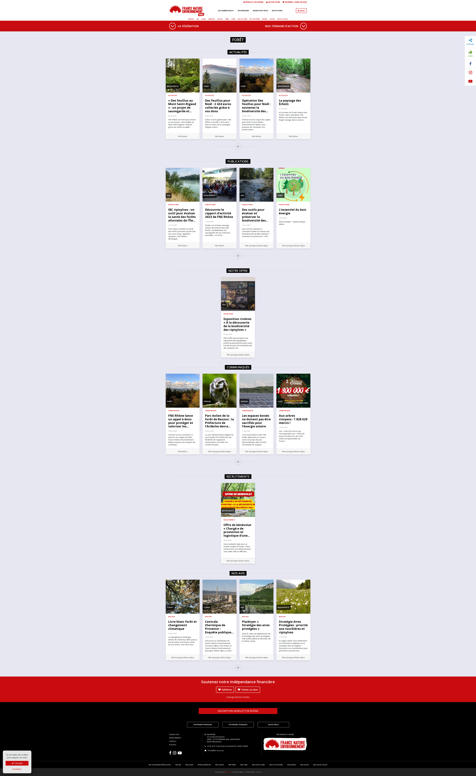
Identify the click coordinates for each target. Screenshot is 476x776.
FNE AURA (228, 772)
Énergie (207, 401)
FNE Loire (244, 765)
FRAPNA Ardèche (204, 765)
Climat (170, 607)
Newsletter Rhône (254, 2)
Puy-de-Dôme (255, 19)
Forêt (206, 86)
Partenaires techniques (238, 725)
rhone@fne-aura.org (215, 750)
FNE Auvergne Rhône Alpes (256, 245)
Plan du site (174, 734)
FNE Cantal (219, 765)
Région (191, 19)
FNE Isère (232, 765)
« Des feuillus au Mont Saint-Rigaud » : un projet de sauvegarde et (182, 105)
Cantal (220, 19)
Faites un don (249, 689)
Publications (173, 205)
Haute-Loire (242, 19)
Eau (168, 195)
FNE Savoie (304, 765)
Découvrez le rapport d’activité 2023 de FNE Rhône (219, 213)
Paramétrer (17, 769)
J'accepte (18, 763)
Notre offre (274, 2)
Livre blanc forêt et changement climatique (182, 625)
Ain (197, 19)
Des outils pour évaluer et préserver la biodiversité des (255, 214)
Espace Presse (273, 725)
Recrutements (229, 520)
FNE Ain (178, 765)
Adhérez (226, 689)
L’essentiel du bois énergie (292, 211)
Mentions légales (238, 772)
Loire (233, 19)
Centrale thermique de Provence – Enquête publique (219, 626)
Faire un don (301, 2)
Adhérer (289, 2)
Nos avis (171, 617)
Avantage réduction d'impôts (238, 697)
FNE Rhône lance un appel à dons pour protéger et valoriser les (180, 420)
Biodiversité (173, 86)
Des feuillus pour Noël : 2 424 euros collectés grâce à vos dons (218, 105)
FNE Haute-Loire (258, 765)
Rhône (264, 19)
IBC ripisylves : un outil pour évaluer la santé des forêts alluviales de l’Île (182, 214)
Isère (227, 19)
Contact (172, 741)
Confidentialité (250, 772)
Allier (203, 19)
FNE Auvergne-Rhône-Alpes (160, 765)
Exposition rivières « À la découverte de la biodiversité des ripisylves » (237, 324)
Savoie (272, 19)
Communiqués (173, 411)
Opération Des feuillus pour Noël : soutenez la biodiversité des (256, 105)
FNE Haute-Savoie (320, 765)
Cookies (258, 772)
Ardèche (211, 19)
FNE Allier (189, 765)
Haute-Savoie (282, 19)
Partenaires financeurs (202, 725)
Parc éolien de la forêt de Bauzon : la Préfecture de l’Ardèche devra (219, 420)
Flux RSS (172, 745)
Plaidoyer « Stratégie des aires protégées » (256, 625)
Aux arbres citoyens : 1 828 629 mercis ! (293, 419)
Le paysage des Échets (290, 102)
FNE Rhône (182, 136)
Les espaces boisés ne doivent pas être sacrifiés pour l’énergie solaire (256, 420)
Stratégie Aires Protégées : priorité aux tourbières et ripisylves (293, 626)
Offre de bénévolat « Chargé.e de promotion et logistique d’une (237, 530)
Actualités (172, 95)
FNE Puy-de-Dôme (276, 765)
